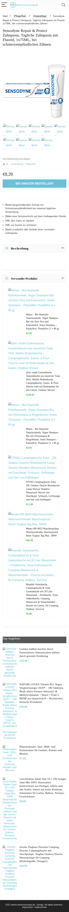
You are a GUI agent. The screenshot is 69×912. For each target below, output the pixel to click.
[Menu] (4, 5)
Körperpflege (39, 16)
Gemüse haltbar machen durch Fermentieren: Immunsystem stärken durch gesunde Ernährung (39, 652)
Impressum (27, 907)
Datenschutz (41, 907)
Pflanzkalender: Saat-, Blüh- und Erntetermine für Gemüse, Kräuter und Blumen (40, 750)
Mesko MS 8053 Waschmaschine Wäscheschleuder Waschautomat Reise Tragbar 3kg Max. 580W (42, 532)
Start (5, 16)
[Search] (63, 5)
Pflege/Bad (19, 16)
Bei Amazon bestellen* (35, 183)
